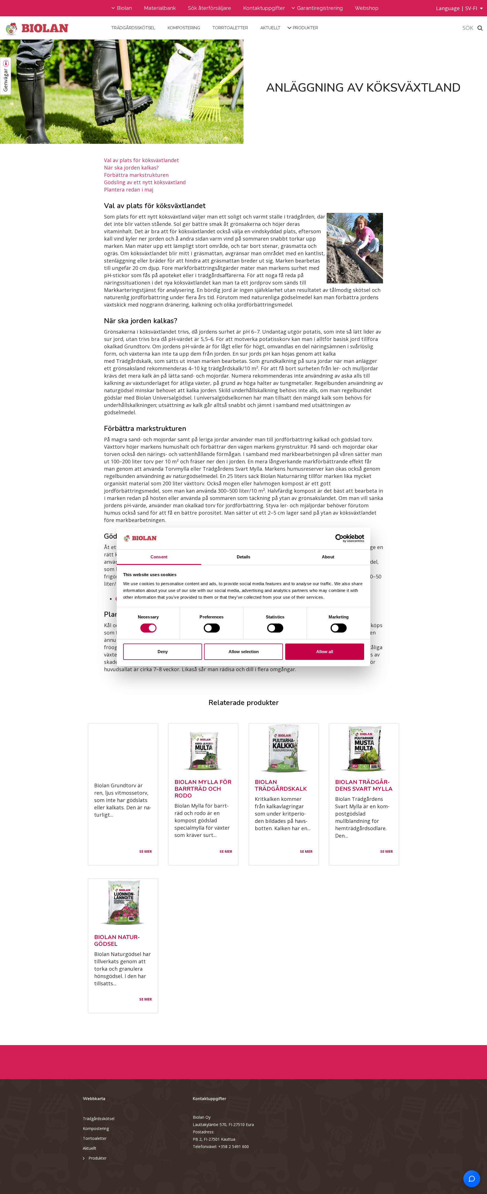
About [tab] (328, 556)
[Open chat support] (471, 1178)
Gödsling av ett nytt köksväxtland (145, 182)
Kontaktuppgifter (264, 8)
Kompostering (184, 27)
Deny (163, 651)
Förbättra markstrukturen (136, 174)
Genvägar (5, 80)
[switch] (212, 628)
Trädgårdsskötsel (133, 27)
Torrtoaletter (230, 27)
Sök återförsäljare (209, 8)
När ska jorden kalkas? (131, 167)
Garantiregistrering (320, 8)
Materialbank (160, 8)
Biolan (124, 8)
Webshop (366, 8)
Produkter (305, 27)
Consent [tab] (158, 556)
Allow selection (244, 651)
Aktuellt (270, 27)
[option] (122, 91)
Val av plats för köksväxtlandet (141, 160)
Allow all (324, 651)
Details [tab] (244, 556)
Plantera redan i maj (128, 189)
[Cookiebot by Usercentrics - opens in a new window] (339, 538)
